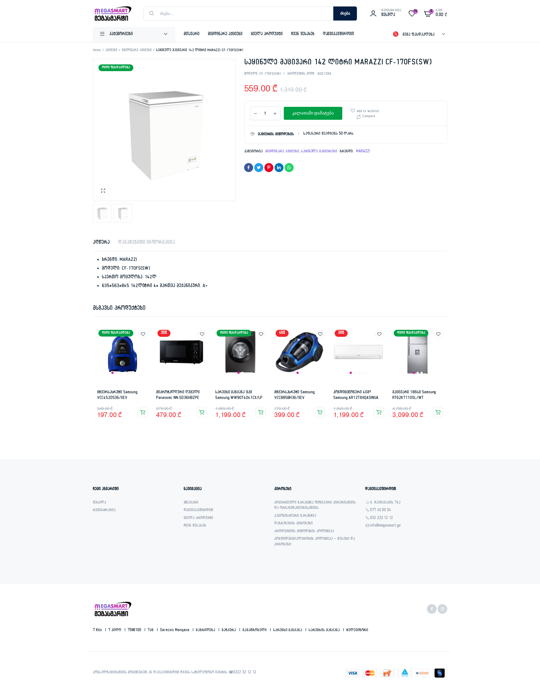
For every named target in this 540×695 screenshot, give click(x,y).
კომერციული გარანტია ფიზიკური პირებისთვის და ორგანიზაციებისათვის (315, 505)
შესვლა (99, 503)
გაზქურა (229, 630)
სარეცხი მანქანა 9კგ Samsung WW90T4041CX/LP (238, 395)
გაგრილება (206, 630)
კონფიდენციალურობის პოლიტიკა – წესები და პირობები (314, 542)
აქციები (111, 50)
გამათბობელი (255, 630)
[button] (103, 191)
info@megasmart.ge (385, 526)
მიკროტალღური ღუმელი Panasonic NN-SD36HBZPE (178, 395)
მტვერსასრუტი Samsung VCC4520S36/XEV (117, 395)
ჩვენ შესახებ (302, 34)
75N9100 (135, 630)
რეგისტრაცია (104, 510)
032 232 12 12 (381, 518)
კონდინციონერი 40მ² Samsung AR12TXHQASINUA (356, 395)
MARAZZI (363, 152)
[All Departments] (134, 34)
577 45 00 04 (380, 510)
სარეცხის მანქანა (325, 630)
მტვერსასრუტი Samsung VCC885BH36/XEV (294, 395)
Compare (369, 116)
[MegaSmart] (112, 13)
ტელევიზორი (357, 630)
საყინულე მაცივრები (319, 152)
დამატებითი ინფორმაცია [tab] (146, 243)
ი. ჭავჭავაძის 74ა (385, 503)
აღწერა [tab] (101, 243)
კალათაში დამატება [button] (143, 412)
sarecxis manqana (175, 630)
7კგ (151, 630)
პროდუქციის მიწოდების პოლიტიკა (304, 531)
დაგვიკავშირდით (338, 34)
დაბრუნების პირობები (293, 524)
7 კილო (115, 630)
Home (97, 50)
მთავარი (191, 34)
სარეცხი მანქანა (288, 630)
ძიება (345, 13)
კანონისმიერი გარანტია (295, 516)
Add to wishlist (368, 111)
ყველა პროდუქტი (267, 34)
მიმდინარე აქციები (225, 34)
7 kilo (98, 630)
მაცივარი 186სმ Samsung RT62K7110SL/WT (414, 395)
